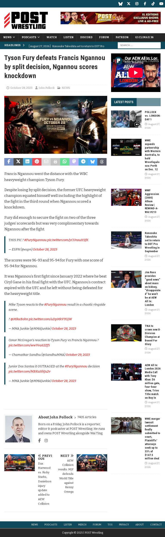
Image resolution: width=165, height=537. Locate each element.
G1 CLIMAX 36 (144, 37)
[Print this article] (55, 162)
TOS (110, 524)
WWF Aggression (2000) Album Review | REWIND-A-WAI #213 (152, 201)
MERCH (82, 524)
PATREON (122, 37)
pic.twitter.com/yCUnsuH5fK (67, 240)
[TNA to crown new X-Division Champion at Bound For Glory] (126, 332)
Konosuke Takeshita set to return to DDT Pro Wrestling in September (152, 242)
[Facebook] (145, 4)
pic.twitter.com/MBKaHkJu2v (29, 371)
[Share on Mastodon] (74, 162)
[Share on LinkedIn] (27, 162)
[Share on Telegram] (83, 162)
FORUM (104, 37)
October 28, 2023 (21, 87)
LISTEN (68, 37)
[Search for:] (139, 45)
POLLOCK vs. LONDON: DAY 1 (152, 115)
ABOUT (139, 524)
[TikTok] (153, 4)
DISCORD (86, 37)
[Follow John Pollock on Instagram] (44, 441)
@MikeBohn (19, 319)
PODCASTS (29, 37)
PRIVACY (124, 524)
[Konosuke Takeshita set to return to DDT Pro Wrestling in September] (126, 240)
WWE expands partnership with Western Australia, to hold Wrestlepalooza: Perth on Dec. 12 (152, 155)
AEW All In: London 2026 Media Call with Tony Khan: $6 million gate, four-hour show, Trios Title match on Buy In (152, 381)
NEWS (7, 37)
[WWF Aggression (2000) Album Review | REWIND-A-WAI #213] (126, 197)
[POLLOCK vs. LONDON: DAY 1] (126, 119)
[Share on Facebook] (9, 162)
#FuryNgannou (35, 240)
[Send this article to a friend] (46, 162)
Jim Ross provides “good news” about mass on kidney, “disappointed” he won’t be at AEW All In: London (152, 288)
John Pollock (47, 87)
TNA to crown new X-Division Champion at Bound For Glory (152, 334)
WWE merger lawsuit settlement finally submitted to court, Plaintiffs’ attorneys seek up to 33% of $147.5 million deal (152, 438)
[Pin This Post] (36, 162)
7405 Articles (86, 417)
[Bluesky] (120, 4)
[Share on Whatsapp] (64, 162)
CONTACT (156, 524)
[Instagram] (137, 4)
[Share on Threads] (102, 162)
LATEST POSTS (123, 102)
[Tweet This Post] (18, 162)
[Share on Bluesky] (92, 162)
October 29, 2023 (78, 355)
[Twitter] (128, 4)
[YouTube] (161, 4)
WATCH (51, 37)
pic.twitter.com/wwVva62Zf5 (29, 345)
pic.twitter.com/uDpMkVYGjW (50, 319)
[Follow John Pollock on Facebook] (39, 441)
